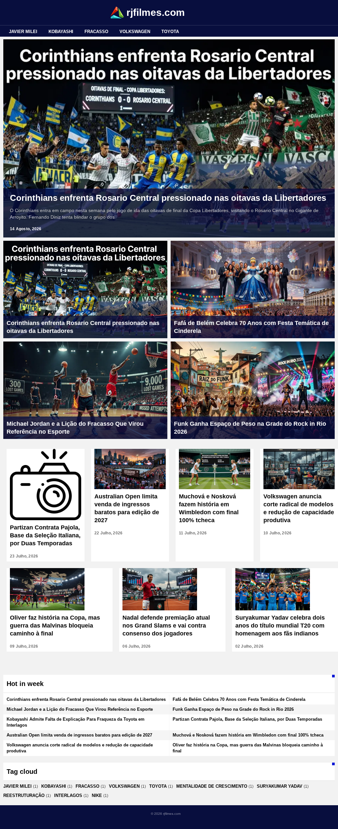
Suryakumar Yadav (279, 786)
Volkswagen (134, 31)
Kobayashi (61, 31)
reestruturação (24, 795)
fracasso (96, 31)
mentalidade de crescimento (211, 786)
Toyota (170, 31)
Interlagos (68, 795)
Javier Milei (23, 31)
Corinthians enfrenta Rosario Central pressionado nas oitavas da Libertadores (168, 198)
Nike (97, 795)
